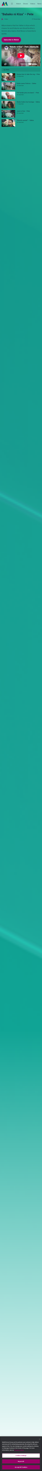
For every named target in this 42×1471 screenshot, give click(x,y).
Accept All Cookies (21, 1467)
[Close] (39, 1439)
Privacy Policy (19, 1450)
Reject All (21, 1461)
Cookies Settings (20, 1455)
